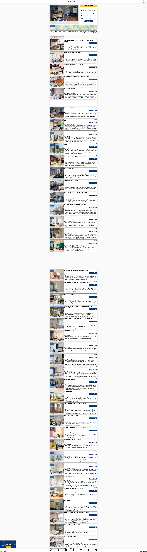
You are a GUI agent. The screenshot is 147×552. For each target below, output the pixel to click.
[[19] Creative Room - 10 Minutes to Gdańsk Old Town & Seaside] (57, 287)
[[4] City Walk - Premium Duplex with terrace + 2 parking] (57, 81)
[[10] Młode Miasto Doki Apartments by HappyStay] (57, 161)
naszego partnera (91, 316)
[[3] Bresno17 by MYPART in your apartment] (57, 69)
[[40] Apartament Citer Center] (57, 541)
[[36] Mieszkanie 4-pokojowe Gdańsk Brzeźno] (57, 493)
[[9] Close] (57, 149)
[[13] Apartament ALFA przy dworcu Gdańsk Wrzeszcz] (57, 197)
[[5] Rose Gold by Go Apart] (57, 93)
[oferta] (53, 62)
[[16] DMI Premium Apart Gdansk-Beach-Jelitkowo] (57, 234)
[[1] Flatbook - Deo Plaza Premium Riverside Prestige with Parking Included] (57, 45)
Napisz (146, 551)
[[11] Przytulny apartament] (57, 173)
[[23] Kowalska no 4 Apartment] (57, 335)
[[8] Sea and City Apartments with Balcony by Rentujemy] (57, 137)
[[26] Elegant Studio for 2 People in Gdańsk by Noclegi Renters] (57, 372)
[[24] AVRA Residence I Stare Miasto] (57, 348)
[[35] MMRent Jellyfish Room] (57, 481)
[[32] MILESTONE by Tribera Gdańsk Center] (57, 444)
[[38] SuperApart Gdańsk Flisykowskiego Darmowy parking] (57, 517)
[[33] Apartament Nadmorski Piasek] (57, 457)
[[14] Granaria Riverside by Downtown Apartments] (57, 209)
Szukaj (89, 21)
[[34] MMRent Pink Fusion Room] (57, 469)
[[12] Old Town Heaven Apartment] (57, 185)
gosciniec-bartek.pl (73, 1)
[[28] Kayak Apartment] (57, 396)
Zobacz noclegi (93, 42)
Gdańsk (51, 41)
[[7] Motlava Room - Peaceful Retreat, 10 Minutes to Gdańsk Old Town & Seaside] (57, 125)
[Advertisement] (73, 261)
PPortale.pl (4, 551)
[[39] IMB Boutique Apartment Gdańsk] (57, 529)
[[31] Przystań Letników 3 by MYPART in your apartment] (57, 432)
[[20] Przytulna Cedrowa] (57, 299)
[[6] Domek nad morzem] (57, 112)
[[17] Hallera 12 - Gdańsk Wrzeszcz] (57, 246)
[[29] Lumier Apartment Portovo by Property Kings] (57, 408)
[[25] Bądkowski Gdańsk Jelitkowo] (57, 360)
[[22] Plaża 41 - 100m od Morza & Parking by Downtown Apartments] (57, 323)
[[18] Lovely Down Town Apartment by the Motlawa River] (57, 275)
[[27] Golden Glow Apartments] (57, 384)
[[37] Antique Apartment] (57, 505)
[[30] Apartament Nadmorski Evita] (57, 420)
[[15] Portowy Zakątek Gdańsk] (57, 221)
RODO (5, 545)
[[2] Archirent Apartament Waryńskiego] (57, 57)
